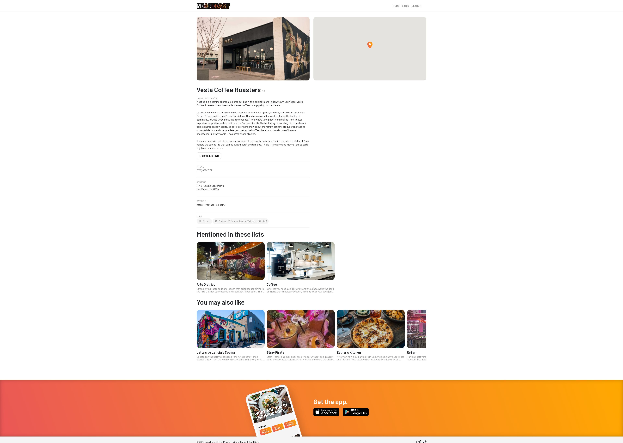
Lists (405, 5)
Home (396, 5)
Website (201, 201)
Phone (200, 167)
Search (416, 5)
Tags (199, 216)
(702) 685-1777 (204, 170)
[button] (370, 45)
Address (201, 182)
